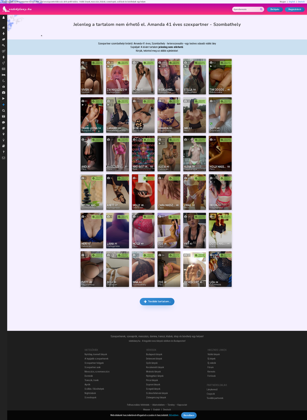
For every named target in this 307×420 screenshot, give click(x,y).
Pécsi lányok (152, 380)
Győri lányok (152, 363)
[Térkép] (3, 134)
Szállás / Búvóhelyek (3, 75)
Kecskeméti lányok (155, 367)
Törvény (171, 404)
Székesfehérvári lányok (157, 393)
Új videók (3, 99)
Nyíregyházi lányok (155, 375)
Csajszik (211, 393)
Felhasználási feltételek (138, 404)
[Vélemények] (3, 122)
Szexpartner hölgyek (94, 363)
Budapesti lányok (154, 354)
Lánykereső (212, 389)
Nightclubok (90, 393)
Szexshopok (90, 397)
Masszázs (3, 39)
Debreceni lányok (154, 358)
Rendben (189, 415)
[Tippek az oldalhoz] (3, 140)
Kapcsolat (182, 404)
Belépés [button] (275, 9)
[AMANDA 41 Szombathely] (41, 35)
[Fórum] (3, 128)
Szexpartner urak (93, 367)
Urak (3, 57)
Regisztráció (294, 9)
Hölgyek (3, 34)
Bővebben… (174, 415)
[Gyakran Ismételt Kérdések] (3, 152)
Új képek (3, 93)
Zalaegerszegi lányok (156, 397)
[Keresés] (3, 111)
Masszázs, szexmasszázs (97, 371)
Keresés (211, 371)
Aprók (3, 69)
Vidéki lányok (214, 354)
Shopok (3, 87)
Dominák (3, 45)
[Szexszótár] (3, 146)
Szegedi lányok (153, 388)
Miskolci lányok (153, 371)
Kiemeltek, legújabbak (3, 28)
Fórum (211, 367)
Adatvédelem (158, 404)
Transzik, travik (3, 63)
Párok (3, 51)
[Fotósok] (3, 116)
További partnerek (215, 398)
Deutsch (301, 2)
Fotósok (212, 375)
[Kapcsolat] (3, 158)
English (292, 2)
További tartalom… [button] (159, 301)
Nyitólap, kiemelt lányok (96, 354)
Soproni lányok (153, 384)
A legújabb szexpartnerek (96, 358)
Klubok (3, 81)
